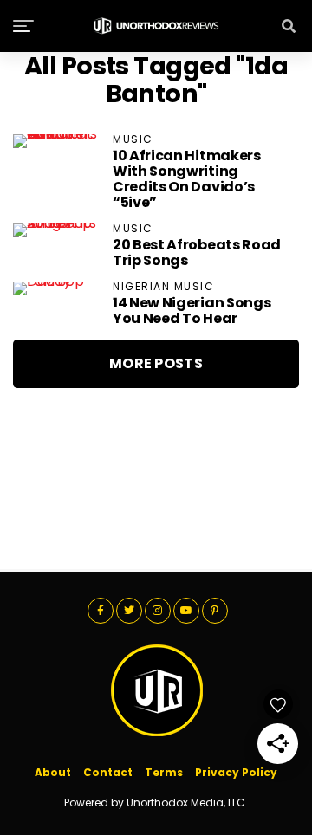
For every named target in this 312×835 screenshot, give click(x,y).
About (53, 772)
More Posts (156, 363)
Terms (164, 772)
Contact (108, 772)
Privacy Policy (236, 772)
